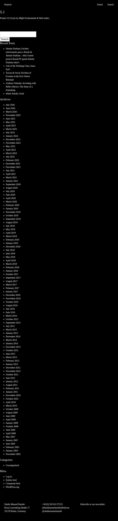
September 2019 (13, 219)
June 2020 (10, 195)
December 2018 (13, 246)
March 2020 (11, 201)
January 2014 (12, 343)
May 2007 (10, 437)
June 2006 (10, 443)
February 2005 (12, 447)
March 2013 (11, 357)
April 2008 (11, 433)
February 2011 (12, 388)
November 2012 (13, 371)
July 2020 (10, 191)
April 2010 (11, 402)
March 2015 (11, 329)
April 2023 (11, 150)
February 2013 (12, 360)
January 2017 (12, 291)
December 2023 (13, 139)
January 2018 (12, 271)
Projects (8, 4)
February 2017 (12, 288)
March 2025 (11, 129)
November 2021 (13, 167)
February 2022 (12, 160)
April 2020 (11, 198)
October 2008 (12, 426)
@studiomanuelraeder (52, 511)
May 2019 (10, 229)
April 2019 (11, 233)
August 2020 (12, 188)
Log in (9, 476)
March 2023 (11, 153)
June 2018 (10, 253)
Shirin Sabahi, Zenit (15, 93)
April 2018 (11, 260)
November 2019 (13, 212)
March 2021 (11, 177)
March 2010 (11, 405)
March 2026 (11, 112)
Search (4, 39)
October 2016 (12, 302)
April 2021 (11, 174)
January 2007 (12, 440)
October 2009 (12, 409)
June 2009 (10, 416)
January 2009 (12, 423)
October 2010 (12, 399)
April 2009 (11, 419)
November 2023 (13, 143)
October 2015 (12, 319)
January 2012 (12, 381)
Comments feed (13, 483)
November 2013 (13, 347)
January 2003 (12, 450)
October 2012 (12, 374)
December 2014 (13, 336)
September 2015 (13, 322)
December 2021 (13, 163)
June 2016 (10, 312)
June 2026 (10, 108)
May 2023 (10, 146)
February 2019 (12, 239)
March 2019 (11, 236)
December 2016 (13, 295)
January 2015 (12, 333)
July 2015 (10, 326)
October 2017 (12, 274)
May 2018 (10, 257)
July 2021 (10, 170)
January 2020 (12, 208)
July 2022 (10, 156)
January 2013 (12, 364)
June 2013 (10, 354)
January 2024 (12, 136)
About (100, 4)
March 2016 (11, 316)
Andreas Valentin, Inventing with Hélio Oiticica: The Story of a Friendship (21, 86)
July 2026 (10, 105)
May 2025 (10, 122)
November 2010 (13, 395)
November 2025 (13, 115)
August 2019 (12, 222)
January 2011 (12, 392)
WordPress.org (12, 487)
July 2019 (10, 226)
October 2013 (12, 350)
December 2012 (13, 367)
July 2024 (10, 132)
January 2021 (12, 181)
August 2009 (12, 412)
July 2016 (10, 309)
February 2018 (12, 267)
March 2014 (11, 340)
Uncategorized (12, 465)
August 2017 (12, 281)
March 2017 (11, 284)
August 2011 (11, 385)
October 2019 (12, 215)
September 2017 (13, 277)
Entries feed (11, 480)
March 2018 (11, 264)
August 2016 (12, 305)
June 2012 (10, 378)
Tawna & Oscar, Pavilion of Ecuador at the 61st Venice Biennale (18, 76)
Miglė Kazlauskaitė (27, 18)
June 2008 (10, 430)
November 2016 (13, 298)
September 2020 (13, 184)
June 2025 (10, 118)
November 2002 (13, 454)
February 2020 (12, 205)
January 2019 (12, 243)
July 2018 (10, 250)
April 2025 (11, 125)
